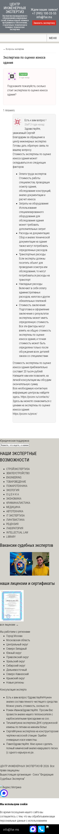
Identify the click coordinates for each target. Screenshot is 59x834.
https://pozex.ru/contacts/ (35, 396)
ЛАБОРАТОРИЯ (14, 528)
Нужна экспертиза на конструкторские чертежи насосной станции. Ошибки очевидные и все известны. (32, 735)
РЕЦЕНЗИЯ (12, 524)
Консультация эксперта (13, 689)
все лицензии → (9, 624)
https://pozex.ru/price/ (25, 413)
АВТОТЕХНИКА (14, 511)
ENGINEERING (13, 477)
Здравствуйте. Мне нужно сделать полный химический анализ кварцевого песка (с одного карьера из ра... (32, 748)
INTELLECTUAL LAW (17, 532)
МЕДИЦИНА (13, 507)
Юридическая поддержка (14, 440)
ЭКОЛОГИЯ (12, 490)
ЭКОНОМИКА (13, 498)
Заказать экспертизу (44, 22)
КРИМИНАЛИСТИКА (18, 502)
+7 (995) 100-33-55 (44, 13)
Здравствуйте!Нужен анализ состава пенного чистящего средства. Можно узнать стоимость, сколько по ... (32, 701)
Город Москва (14, 636)
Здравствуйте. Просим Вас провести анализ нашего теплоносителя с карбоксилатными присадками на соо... (29, 714)
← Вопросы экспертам (13, 49)
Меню (53, 38)
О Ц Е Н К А (12, 494)
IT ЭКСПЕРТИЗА (15, 515)
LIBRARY (11, 536)
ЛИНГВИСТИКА (15, 519)
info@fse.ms (44, 17)
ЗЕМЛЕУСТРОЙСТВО (18, 473)
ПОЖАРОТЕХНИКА (16, 485)
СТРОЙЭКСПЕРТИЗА (18, 469)
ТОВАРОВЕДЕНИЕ (16, 481)
